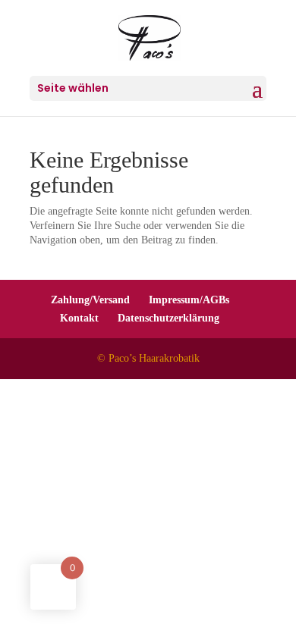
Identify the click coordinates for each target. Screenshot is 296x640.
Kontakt (79, 318)
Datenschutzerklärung (168, 318)
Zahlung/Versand (90, 300)
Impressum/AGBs (189, 300)
